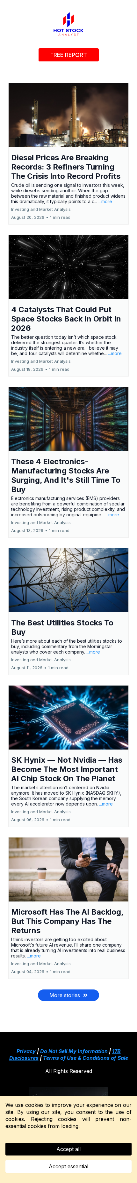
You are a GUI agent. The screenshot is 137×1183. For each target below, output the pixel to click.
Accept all (68, 1149)
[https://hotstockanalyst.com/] (68, 24)
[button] (68, 154)
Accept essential (68, 1166)
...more (105, 201)
